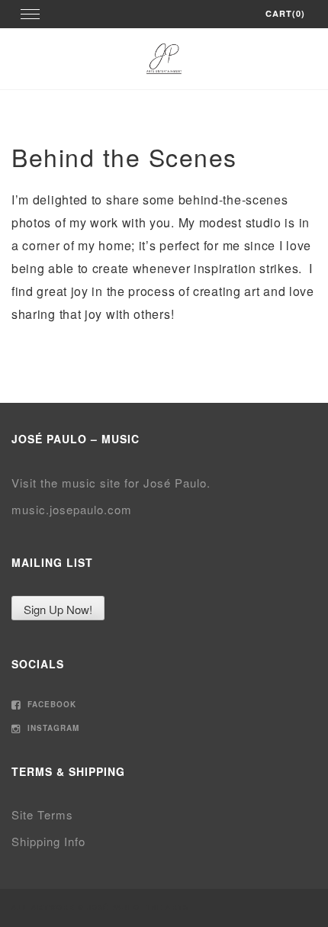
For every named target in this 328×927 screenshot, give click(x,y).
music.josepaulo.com (71, 509)
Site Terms (42, 814)
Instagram (51, 728)
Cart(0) (285, 13)
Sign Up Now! (58, 609)
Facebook (50, 704)
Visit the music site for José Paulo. (111, 483)
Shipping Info (48, 841)
